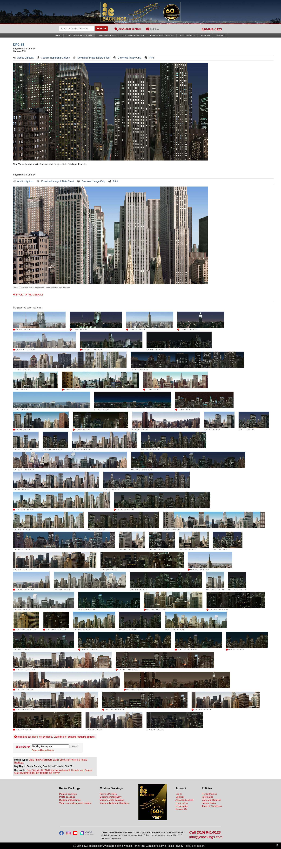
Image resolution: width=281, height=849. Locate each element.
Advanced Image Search (43, 750)
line (56, 770)
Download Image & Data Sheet (93, 57)
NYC (47, 770)
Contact (220, 35)
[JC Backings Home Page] (152, 819)
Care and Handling (211, 800)
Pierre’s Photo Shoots (161, 35)
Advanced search (184, 800)
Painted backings (68, 794)
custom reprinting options (81, 736)
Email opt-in (181, 803)
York (34, 770)
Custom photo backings (112, 800)
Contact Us (181, 809)
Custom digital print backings (114, 803)
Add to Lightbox (25, 57)
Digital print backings (69, 800)
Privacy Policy (209, 803)
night (32, 772)
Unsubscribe (181, 806)
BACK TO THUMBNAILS (29, 294)
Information (208, 797)
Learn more (198, 845)
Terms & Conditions (212, 806)
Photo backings (67, 797)
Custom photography (110, 797)
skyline (62, 770)
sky (52, 770)
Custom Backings (106, 35)
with (68, 770)
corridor (44, 772)
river (57, 772)
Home (57, 35)
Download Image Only (129, 57)
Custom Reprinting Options (55, 57)
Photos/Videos (187, 35)
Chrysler (75, 770)
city (39, 770)
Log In (178, 794)
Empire (88, 770)
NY (42, 770)
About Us (205, 35)
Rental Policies (209, 794)
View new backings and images (75, 803)
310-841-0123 (212, 29)
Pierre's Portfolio (108, 794)
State (17, 772)
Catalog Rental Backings (79, 35)
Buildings (25, 772)
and (82, 770)
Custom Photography (133, 35)
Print (151, 57)
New (29, 770)
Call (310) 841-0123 (205, 832)
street (51, 772)
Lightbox (154, 29)
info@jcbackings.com (205, 837)
